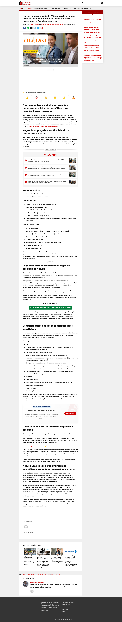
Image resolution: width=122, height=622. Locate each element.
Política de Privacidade (68, 602)
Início (21, 8)
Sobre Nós (64, 607)
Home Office (59, 24)
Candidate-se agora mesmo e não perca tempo (42, 126)
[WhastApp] (28, 28)
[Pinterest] (42, 28)
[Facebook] (24, 28)
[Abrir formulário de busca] (102, 3)
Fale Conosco (65, 609)
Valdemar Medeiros (34, 24)
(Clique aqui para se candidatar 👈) (35, 446)
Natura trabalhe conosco (32, 574)
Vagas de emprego (45, 574)
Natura (23, 574)
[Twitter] (31, 28)
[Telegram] (38, 28)
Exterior (54, 24)
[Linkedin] (35, 28)
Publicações (65, 612)
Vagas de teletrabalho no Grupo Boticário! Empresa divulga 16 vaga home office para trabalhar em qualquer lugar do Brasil (57, 559)
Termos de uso (66, 604)
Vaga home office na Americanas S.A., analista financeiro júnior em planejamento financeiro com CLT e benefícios (29, 560)
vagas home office (56, 574)
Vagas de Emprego (27, 8)
